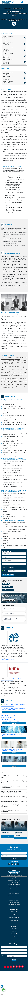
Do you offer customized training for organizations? (10, 805)
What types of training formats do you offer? (12, 801)
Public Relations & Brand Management (10, 619)
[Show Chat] (3, 990)
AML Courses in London (14, 919)
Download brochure (7, 589)
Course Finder (14, 911)
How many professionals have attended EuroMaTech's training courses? (11, 792)
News (14, 936)
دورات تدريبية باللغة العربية (14, 895)
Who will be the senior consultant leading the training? (13, 797)
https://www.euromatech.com (14, 888)
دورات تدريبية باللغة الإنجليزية (14, 880)
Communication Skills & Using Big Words (12, 764)
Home (2, 29)
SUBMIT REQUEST (8, 574)
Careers (14, 934)
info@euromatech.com (14, 886)
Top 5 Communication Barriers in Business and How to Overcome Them (14, 709)
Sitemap (14, 937)
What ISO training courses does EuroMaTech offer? (12, 776)
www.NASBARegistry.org (7, 659)
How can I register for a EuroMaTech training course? (12, 781)
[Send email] (19, 966)
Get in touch (14, 931)
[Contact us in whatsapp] (22, 966)
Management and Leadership (11, 608)
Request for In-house (7, 600)
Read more (14, 711)
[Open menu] (25, 2)
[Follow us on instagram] (14, 966)
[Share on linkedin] (15, 864)
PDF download (14, 933)
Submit (14, 959)
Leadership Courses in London (14, 912)
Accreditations (14, 928)
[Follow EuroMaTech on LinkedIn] (2, 986)
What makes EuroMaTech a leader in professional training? (10, 786)
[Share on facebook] (9, 864)
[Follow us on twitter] (8, 966)
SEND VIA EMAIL (7, 586)
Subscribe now (14, 858)
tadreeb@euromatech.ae (14, 900)
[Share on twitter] (12, 864)
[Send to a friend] (18, 864)
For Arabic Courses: (14, 893)
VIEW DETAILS (6, 836)
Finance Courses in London (14, 915)
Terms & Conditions (14, 920)
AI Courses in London (14, 914)
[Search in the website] (22, 2)
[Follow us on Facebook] (5, 966)
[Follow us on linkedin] (11, 966)
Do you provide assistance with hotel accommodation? (10, 811)
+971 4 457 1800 (15, 882)
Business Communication (10, 29)
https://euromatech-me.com (14, 904)
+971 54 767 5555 (16, 884)
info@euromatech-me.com (14, 902)
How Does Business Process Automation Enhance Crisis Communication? (12, 750)
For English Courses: (14, 878)
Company (14, 930)
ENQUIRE (5, 583)
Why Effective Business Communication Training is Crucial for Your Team (12, 720)
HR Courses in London (14, 917)
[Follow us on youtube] (17, 966)
